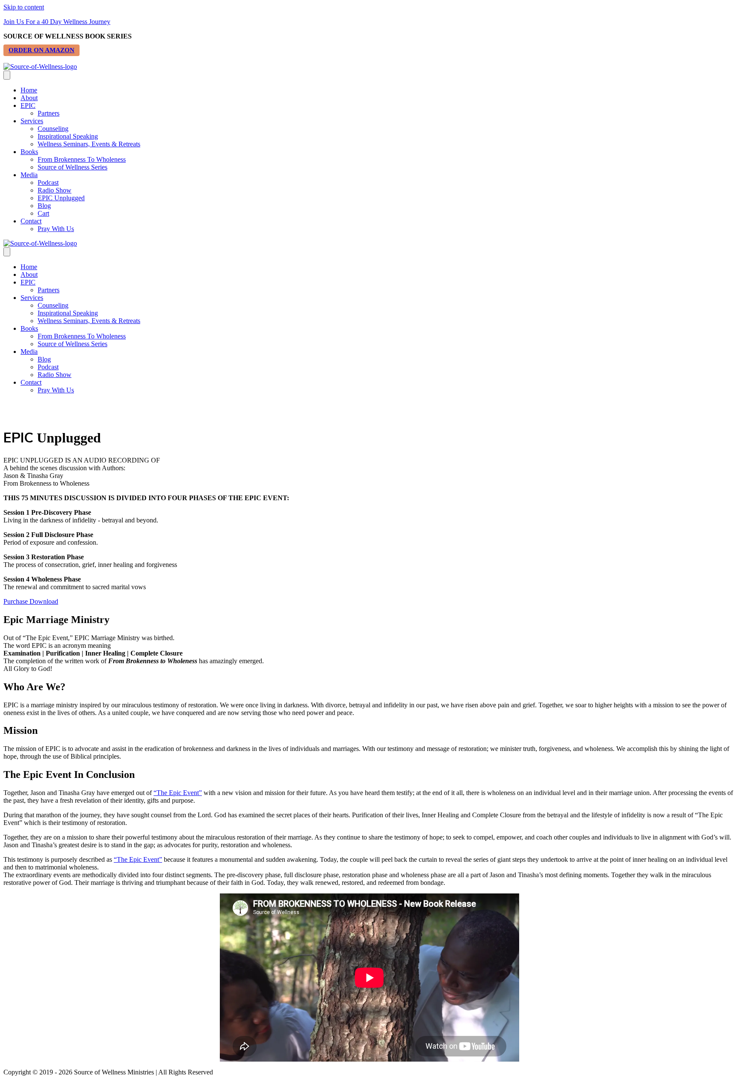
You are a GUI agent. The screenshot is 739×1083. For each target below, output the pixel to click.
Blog (44, 205)
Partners (48, 113)
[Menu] (6, 75)
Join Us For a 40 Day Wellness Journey (56, 21)
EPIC (28, 105)
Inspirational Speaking (68, 136)
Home (29, 90)
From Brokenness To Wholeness (82, 159)
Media (29, 174)
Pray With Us (56, 228)
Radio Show (54, 190)
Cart (43, 213)
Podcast (48, 182)
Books (29, 151)
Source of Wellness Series (72, 167)
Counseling (53, 128)
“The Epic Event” (178, 792)
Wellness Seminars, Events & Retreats (89, 144)
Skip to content (23, 7)
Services (32, 121)
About (29, 97)
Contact (31, 221)
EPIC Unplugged (61, 198)
